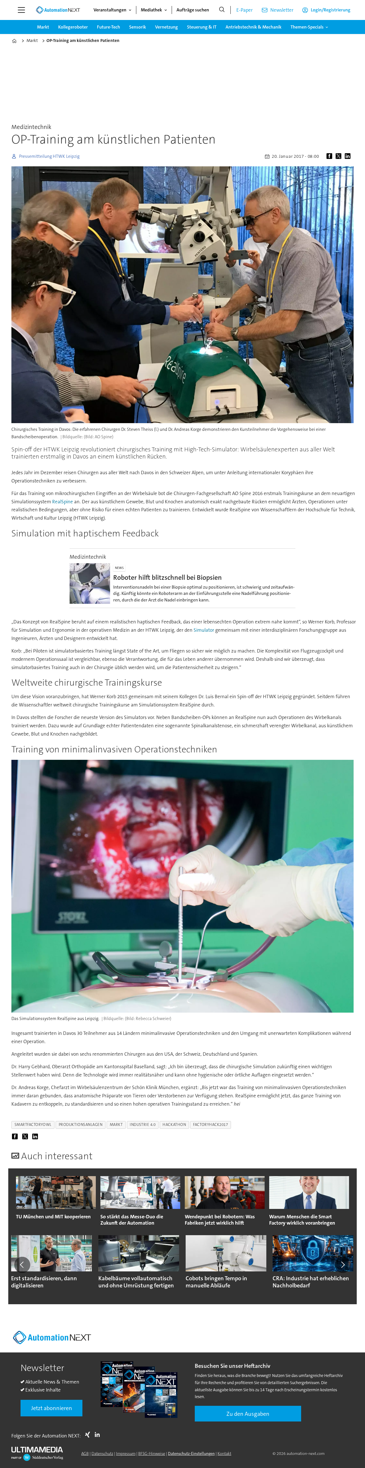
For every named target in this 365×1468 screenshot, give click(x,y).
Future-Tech (108, 27)
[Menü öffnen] (21, 10)
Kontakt (224, 1453)
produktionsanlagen (81, 1124)
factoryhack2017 (210, 1124)
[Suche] (222, 10)
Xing (89, 1434)
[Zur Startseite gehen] (58, 10)
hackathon (174, 1124)
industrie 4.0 (142, 1124)
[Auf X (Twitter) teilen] (339, 156)
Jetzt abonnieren (51, 1408)
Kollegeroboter (73, 27)
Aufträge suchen (193, 10)
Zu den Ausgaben (247, 1413)
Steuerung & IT (201, 27)
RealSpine (62, 501)
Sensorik (137, 27)
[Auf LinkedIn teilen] (348, 156)
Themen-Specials (307, 27)
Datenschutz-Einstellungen (191, 1453)
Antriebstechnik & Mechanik (253, 27)
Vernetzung (166, 27)
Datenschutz (102, 1453)
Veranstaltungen (110, 10)
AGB (85, 1453)
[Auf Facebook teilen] (330, 156)
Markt (43, 27)
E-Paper (244, 10)
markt (116, 1124)
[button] (22, 1265)
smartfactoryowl (33, 1124)
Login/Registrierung (330, 10)
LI (98, 1434)
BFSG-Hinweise (151, 1453)
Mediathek (151, 10)
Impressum (125, 1453)
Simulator (204, 630)
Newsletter (281, 10)
